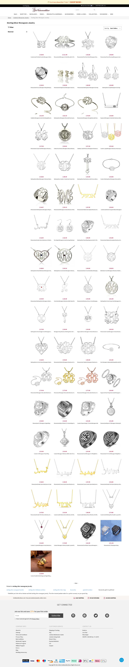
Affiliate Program (20, 645)
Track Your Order (86, 5)
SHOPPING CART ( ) (101, 5)
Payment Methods (54, 641)
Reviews (17, 648)
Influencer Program (21, 643)
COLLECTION (93, 14)
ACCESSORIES (69, 14)
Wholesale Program (21, 641)
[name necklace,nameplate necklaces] (41, 9)
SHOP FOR (23, 14)
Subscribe (56, 615)
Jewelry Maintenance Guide (56, 634)
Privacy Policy (35, 619)
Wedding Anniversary (21, 652)
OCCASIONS (104, 14)
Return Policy (52, 639)
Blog (17, 650)
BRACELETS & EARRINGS (54, 14)
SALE (16, 14)
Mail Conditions (20, 639)
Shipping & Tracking (54, 630)
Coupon (51, 645)
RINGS (42, 14)
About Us (18, 630)
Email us (84, 630)
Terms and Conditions (21, 634)
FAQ (50, 632)
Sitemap (18, 632)
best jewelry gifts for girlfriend (106, 590)
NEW (111, 14)
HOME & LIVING (82, 14)
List (50, 643)
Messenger (85, 634)
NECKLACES (33, 14)
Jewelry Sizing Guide (54, 637)
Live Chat (84, 632)
